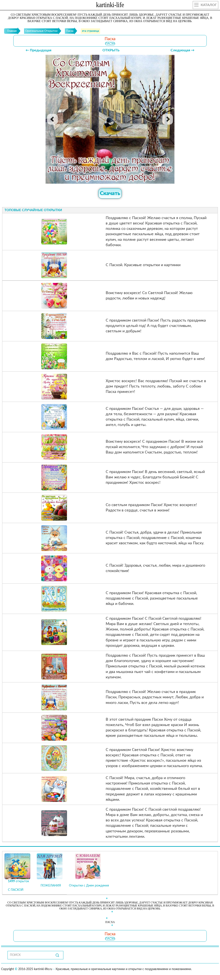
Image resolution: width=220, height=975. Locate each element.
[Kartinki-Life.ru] (110, 5)
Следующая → (182, 50)
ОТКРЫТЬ (110, 50)
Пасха (110, 43)
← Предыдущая (38, 50)
